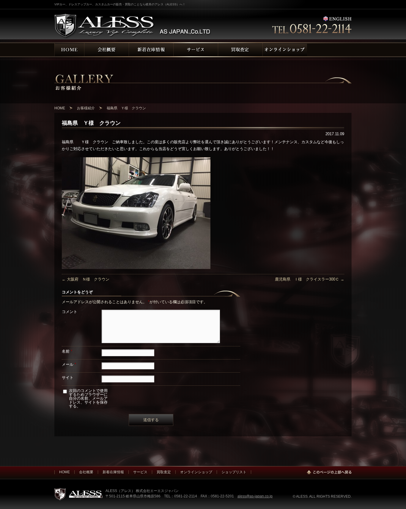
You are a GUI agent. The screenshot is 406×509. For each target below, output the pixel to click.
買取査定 (164, 472)
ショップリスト (233, 472)
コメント (69, 312)
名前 (67, 351)
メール (69, 364)
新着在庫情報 (113, 472)
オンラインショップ (196, 472)
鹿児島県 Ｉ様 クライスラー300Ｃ (309, 279)
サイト (67, 377)
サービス (140, 472)
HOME (64, 472)
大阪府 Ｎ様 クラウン (85, 279)
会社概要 (86, 472)
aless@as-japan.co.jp (255, 496)
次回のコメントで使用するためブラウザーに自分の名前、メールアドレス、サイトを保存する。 (88, 398)
